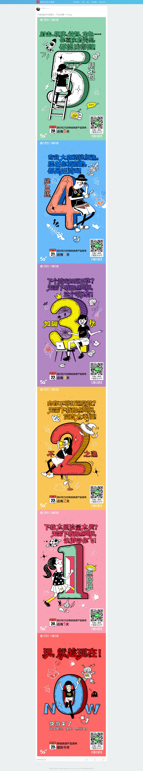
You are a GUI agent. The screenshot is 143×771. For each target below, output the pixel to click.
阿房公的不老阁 (47, 2)
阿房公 (44, 8)
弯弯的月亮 (102, 2)
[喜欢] (103, 759)
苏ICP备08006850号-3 (87, 768)
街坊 (83, 2)
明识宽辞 (94, 2)
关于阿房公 (76, 2)
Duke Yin (78, 768)
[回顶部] (139, 767)
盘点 (88, 2)
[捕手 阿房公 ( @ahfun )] (39, 11)
